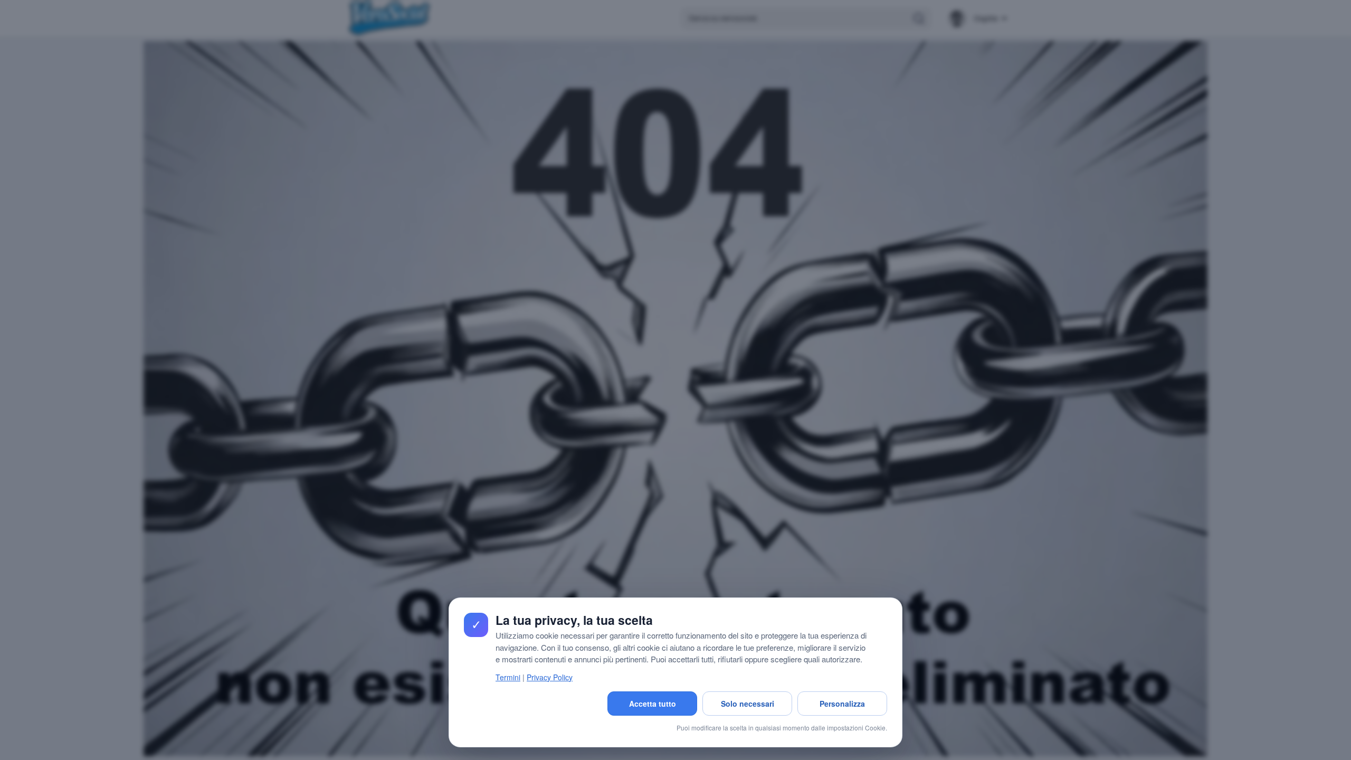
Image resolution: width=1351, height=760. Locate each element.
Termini (508, 677)
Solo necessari (747, 703)
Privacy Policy (550, 677)
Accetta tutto (652, 703)
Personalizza (842, 703)
